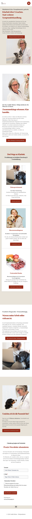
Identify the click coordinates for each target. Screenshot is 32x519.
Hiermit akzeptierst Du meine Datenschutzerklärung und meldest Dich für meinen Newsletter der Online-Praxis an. (15, 485)
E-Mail (6, 474)
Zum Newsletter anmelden (10, 492)
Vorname (6, 467)
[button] (16, 506)
